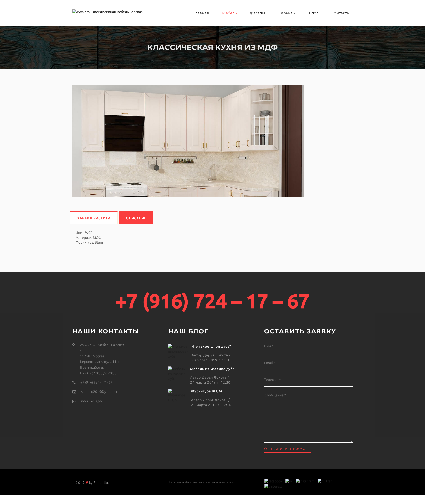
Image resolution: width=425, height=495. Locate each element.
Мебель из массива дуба (212, 369)
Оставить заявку (300, 331)
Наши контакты (105, 331)
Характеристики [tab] (93, 218)
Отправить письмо (285, 448)
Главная (201, 13)
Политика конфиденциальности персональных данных (202, 482)
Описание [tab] (136, 218)
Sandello (101, 483)
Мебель (229, 13)
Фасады (257, 13)
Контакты (340, 13)
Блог (313, 13)
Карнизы (287, 13)
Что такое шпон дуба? (211, 346)
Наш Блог (188, 331)
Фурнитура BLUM (206, 391)
